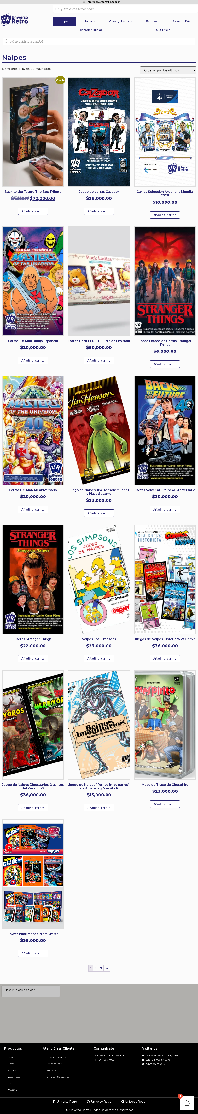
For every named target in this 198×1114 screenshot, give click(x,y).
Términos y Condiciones (57, 1077)
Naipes (64, 21)
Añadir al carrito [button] (33, 211)
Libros (87, 21)
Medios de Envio (54, 1070)
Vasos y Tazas (119, 21)
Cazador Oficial (91, 30)
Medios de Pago (54, 1064)
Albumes (12, 1070)
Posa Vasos (13, 1083)
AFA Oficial (163, 30)
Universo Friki (181, 21)
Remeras (152, 21)
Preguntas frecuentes (56, 1057)
